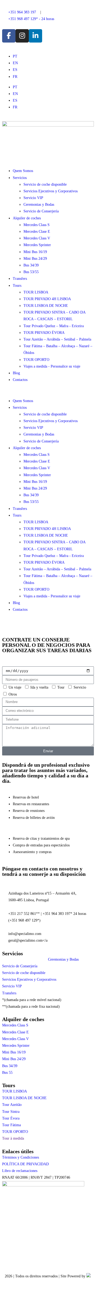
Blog (16, 373)
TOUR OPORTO (36, 360)
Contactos (20, 380)
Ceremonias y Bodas (38, 205)
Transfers (20, 279)
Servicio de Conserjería (41, 211)
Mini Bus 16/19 (35, 252)
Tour (61, 687)
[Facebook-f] (8, 36)
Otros (13, 694)
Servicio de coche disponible (45, 184)
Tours (17, 286)
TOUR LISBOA (35, 292)
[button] (48, 390)
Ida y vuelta (39, 687)
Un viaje (15, 687)
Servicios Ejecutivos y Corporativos (50, 191)
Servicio (80, 687)
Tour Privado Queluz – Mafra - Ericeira (53, 326)
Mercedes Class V (36, 238)
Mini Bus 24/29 (35, 259)
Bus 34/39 (31, 265)
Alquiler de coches (27, 218)
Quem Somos (23, 171)
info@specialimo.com (24, 934)
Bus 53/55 (31, 272)
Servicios (20, 178)
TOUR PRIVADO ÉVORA (44, 333)
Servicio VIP (33, 198)
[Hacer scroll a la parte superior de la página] (3, 1286)
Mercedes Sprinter (37, 245)
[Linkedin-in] (35, 36)
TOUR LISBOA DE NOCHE (45, 306)
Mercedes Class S (36, 225)
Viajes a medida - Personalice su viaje (51, 366)
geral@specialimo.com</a (27, 940)
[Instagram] (22, 36)
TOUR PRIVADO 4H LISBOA (47, 299)
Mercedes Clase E (36, 232)
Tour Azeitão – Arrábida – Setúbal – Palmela (57, 339)
